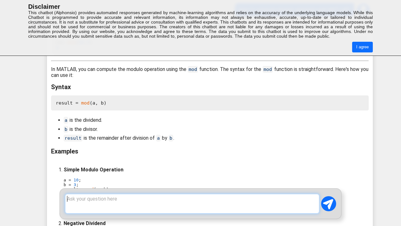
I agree (362, 47)
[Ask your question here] (192, 204)
